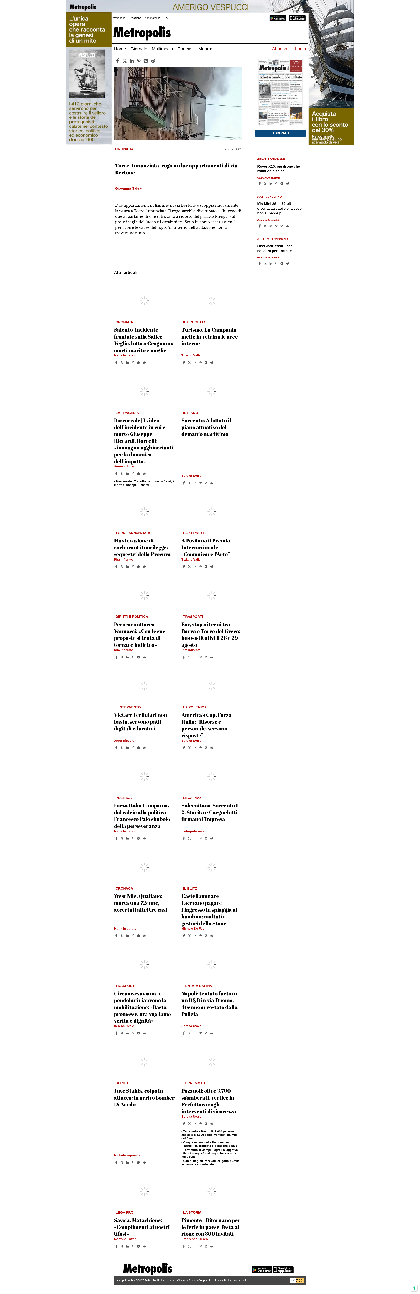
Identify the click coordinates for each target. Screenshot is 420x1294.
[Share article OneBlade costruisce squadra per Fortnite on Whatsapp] (282, 263)
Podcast (186, 48)
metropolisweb (192, 831)
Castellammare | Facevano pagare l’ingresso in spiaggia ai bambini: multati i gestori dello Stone (209, 909)
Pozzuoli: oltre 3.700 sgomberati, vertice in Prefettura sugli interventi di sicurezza (208, 1101)
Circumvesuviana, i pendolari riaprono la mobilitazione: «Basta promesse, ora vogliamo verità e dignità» (142, 1007)
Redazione (134, 18)
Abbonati (281, 48)
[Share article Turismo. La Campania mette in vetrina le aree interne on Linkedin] (195, 362)
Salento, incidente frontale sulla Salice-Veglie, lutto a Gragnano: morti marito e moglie (143, 340)
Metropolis (119, 18)
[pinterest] (139, 61)
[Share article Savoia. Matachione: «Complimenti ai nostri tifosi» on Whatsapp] (139, 1246)
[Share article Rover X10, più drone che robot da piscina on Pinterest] (277, 183)
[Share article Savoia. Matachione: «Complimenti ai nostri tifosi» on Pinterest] (134, 1246)
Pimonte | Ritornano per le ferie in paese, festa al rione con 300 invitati (210, 1226)
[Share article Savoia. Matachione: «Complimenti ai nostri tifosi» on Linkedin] (128, 1246)
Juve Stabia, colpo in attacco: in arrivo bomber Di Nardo (144, 1097)
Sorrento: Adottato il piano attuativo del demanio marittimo (206, 427)
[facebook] (117, 61)
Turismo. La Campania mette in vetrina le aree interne (209, 336)
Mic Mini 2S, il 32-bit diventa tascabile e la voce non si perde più (279, 208)
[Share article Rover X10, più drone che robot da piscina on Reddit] (288, 183)
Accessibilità (240, 1280)
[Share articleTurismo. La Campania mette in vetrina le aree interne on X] (190, 362)
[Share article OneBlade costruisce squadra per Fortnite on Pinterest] (277, 263)
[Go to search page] (167, 17)
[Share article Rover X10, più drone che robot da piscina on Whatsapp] (282, 183)
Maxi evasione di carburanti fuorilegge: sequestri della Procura (142, 547)
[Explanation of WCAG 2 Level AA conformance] (297, 1282)
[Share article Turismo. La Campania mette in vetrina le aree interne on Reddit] (212, 362)
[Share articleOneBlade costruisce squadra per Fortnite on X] (266, 263)
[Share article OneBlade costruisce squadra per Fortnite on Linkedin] (271, 263)
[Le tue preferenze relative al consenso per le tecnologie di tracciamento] (414, 1288)
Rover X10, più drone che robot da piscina (278, 168)
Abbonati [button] (280, 133)
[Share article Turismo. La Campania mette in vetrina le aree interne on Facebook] (184, 362)
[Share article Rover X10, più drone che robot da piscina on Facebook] (260, 183)
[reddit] (153, 61)
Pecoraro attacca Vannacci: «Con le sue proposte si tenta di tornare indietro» (139, 634)
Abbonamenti (152, 18)
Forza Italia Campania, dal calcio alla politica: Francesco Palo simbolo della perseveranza (142, 815)
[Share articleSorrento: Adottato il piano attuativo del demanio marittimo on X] (190, 483)
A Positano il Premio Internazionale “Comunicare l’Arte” (205, 547)
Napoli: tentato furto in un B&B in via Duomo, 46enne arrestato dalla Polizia (209, 1003)
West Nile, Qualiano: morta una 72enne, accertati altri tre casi (140, 902)
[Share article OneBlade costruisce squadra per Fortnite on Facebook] (260, 263)
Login (300, 48)
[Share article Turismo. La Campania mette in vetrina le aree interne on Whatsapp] (207, 362)
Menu (204, 48)
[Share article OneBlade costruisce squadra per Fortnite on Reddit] (288, 263)
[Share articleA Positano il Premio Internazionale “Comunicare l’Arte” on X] (190, 566)
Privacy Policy (223, 1280)
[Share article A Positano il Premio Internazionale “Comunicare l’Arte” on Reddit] (212, 566)
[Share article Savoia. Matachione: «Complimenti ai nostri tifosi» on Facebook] (117, 1246)
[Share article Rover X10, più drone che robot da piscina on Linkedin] (271, 183)
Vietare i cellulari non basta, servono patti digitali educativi (140, 721)
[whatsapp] (146, 61)
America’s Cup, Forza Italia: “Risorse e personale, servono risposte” (206, 725)
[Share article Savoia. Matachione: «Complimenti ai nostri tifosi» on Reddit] (145, 1246)
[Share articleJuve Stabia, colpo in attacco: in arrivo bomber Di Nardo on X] (122, 1162)
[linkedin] (131, 61)
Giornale (138, 48)
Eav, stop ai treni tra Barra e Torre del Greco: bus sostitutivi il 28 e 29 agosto (210, 634)
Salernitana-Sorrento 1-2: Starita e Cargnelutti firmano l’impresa (210, 812)
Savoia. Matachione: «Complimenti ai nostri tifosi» (142, 1226)
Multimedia (162, 48)
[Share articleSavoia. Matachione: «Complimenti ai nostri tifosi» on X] (122, 1246)
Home (120, 48)
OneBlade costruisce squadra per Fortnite (275, 248)
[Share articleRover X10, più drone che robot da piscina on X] (266, 183)
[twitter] (124, 61)
